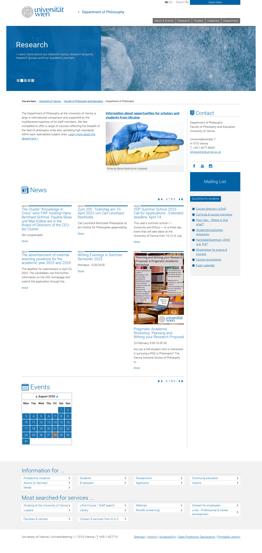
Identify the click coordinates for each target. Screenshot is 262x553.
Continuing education (205, 478)
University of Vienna (50, 101)
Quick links (215, 2)
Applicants (142, 483)
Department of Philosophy (103, 12)
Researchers (144, 478)
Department (230, 20)
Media (27, 487)
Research (184, 20)
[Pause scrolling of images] (32, 80)
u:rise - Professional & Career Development (210, 512)
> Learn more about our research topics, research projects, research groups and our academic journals (54, 56)
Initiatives (213, 20)
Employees (87, 483)
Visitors (196, 483)
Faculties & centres (36, 519)
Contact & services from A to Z (99, 519)
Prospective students (37, 478)
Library (84, 510)
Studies (198, 20)
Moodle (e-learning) (148, 510)
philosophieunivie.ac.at (205, 152)
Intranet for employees (206, 505)
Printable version (229, 537)
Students (85, 478)
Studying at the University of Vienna (46, 505)
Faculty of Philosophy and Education (83, 101)
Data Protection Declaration (196, 537)
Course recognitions (208, 259)
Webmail (141, 505)
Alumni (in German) (36, 483)
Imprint (152, 537)
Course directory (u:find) (211, 208)
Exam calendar (205, 265)
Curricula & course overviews (214, 214)
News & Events (164, 20)
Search (180, 2)
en (170, 2)
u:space (28, 510)
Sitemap (139, 537)
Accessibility (167, 537)
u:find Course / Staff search (97, 505)
